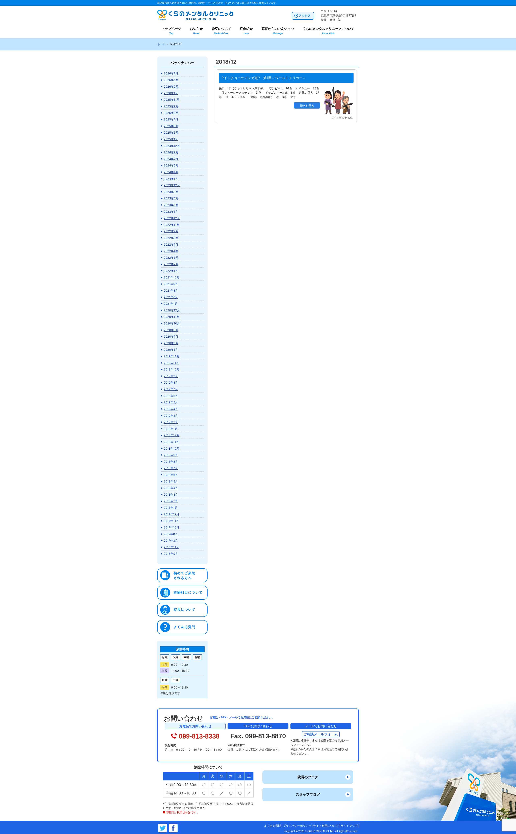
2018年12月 (171, 435)
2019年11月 (171, 363)
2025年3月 (171, 132)
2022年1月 (171, 270)
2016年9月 (171, 553)
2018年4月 (171, 488)
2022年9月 (171, 231)
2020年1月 (171, 349)
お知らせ (196, 31)
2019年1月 (171, 428)
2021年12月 (171, 277)
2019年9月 (171, 376)
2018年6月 (171, 474)
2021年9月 (171, 284)
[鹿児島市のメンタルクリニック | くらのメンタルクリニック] (195, 19)
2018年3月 (171, 494)
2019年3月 (171, 415)
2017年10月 (171, 527)
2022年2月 (171, 264)
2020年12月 (172, 310)
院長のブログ (308, 777)
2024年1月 (171, 178)
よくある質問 (272, 825)
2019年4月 (171, 409)
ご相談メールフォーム (321, 734)
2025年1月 (171, 139)
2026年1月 (171, 93)
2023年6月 (171, 198)
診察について (221, 31)
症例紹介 (246, 31)
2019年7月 (171, 389)
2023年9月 (171, 192)
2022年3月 (171, 257)
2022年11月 (171, 224)
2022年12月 (172, 218)
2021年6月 (171, 297)
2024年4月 (171, 172)
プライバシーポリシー (297, 825)
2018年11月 (171, 442)
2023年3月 (171, 205)
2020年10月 (172, 323)
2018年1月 (171, 507)
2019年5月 (171, 402)
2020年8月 (171, 330)
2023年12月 (172, 185)
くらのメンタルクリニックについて (328, 31)
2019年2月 (171, 422)
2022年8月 (171, 238)
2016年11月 (171, 547)
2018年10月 (171, 448)
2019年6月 (171, 396)
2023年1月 (171, 211)
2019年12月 (171, 356)
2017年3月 (171, 540)
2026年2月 (171, 86)
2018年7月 (171, 468)
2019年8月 (171, 382)
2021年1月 (171, 303)
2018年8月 (171, 461)
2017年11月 (171, 520)
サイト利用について (326, 825)
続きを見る (307, 105)
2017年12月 (171, 514)
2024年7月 (171, 159)
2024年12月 (172, 146)
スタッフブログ (308, 794)
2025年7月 (171, 119)
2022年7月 (171, 244)
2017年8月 (171, 534)
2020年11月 (171, 316)
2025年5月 (171, 126)
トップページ (171, 31)
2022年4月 (171, 251)
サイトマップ (349, 825)
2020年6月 (171, 343)
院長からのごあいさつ (278, 31)
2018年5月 (171, 481)
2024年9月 (171, 152)
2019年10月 (171, 369)
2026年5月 (171, 80)
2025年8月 (171, 112)
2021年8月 (171, 290)
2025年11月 (171, 99)
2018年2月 (171, 501)
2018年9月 (171, 455)
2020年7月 (171, 336)
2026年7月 (171, 73)
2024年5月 (171, 165)
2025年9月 (171, 106)
